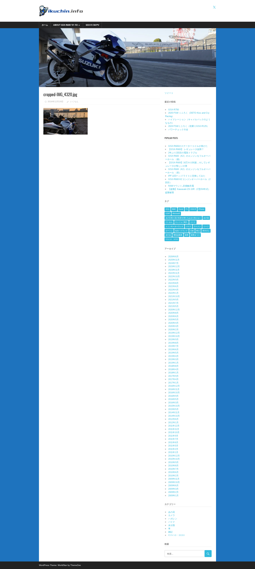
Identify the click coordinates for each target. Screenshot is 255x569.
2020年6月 (173, 316)
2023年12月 (174, 266)
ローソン (169, 231)
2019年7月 (173, 346)
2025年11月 (173, 259)
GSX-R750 (173, 109)
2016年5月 (173, 399)
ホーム (45, 24)
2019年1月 (173, 362)
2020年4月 (173, 323)
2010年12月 (174, 455)
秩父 (198, 231)
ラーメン (197, 226)
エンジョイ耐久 (181, 222)
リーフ (206, 226)
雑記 (170, 532)
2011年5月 (173, 445)
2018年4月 (173, 369)
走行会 (168, 235)
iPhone (201, 209)
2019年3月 (173, 359)
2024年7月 (173, 263)
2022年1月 (173, 293)
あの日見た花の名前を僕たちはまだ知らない (183, 218)
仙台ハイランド (181, 231)
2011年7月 (173, 439)
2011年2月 (173, 449)
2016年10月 (174, 392)
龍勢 (186, 235)
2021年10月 (174, 296)
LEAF (168, 213)
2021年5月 (173, 306)
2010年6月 (173, 472)
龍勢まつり (195, 235)
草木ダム (206, 231)
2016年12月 (174, 386)
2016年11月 (173, 389)
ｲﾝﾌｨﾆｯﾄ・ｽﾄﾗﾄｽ (172, 239)
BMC (174, 209)
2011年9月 (173, 435)
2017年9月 (173, 376)
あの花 (206, 218)
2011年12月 (173, 425)
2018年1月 (173, 372)
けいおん (169, 222)
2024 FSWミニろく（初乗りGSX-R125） (188, 126)
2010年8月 (173, 465)
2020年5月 (173, 319)
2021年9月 (173, 299)
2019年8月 (173, 343)
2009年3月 (173, 489)
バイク (188, 226)
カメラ (171, 515)
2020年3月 (173, 326)
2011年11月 (173, 429)
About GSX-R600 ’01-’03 (65, 24)
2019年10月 (174, 336)
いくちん (74, 101)
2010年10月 (174, 459)
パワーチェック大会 (178, 129)
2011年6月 (173, 442)
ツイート (169, 93)
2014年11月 (173, 412)
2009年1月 (173, 495)
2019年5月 (173, 352)
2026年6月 (173, 256)
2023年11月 (173, 269)
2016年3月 (173, 402)
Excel (181, 209)
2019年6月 (173, 349)
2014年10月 (174, 416)
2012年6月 (173, 419)
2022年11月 (173, 273)
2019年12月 (174, 332)
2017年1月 (173, 382)
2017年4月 (173, 379)
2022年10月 (174, 276)
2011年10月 (173, 432)
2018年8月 (173, 366)
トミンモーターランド (174, 226)
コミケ (193, 222)
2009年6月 (173, 485)
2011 (168, 209)
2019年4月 (173, 356)
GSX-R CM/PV (92, 24)
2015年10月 (174, 406)
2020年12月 (174, 309)
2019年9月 (173, 339)
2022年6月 (173, 286)
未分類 (171, 525)
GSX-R (193, 209)
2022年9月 (173, 279)
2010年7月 (173, 469)
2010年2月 (173, 475)
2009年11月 (173, 479)
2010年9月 (173, 462)
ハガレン (172, 518)
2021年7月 (173, 303)
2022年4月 (173, 289)
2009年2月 (173, 492)
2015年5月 (173, 409)
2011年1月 (173, 452)
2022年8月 (173, 283)
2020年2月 (173, 329)
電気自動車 (177, 235)
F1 (187, 209)
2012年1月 (173, 422)
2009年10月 (174, 482)
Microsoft (176, 213)
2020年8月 (173, 313)
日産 (192, 231)
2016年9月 (173, 396)
